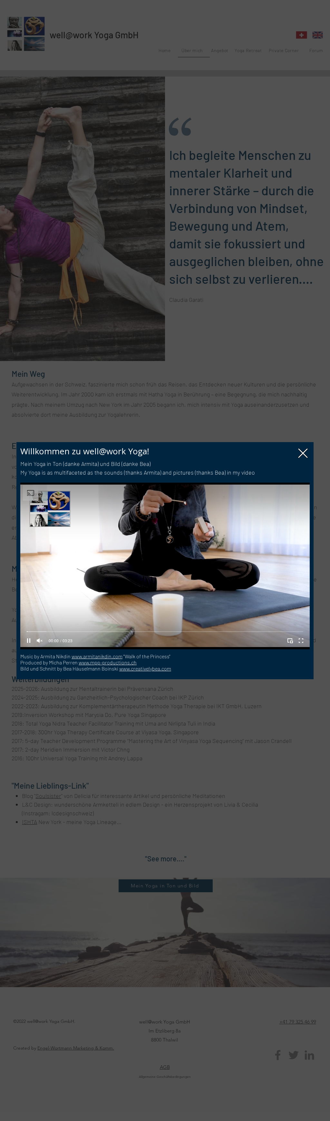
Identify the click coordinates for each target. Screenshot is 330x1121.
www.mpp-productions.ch (108, 662)
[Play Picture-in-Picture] (290, 640)
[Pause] (28, 640)
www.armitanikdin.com (97, 656)
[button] (303, 453)
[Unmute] (39, 640)
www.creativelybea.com (145, 668)
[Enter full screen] (301, 640)
